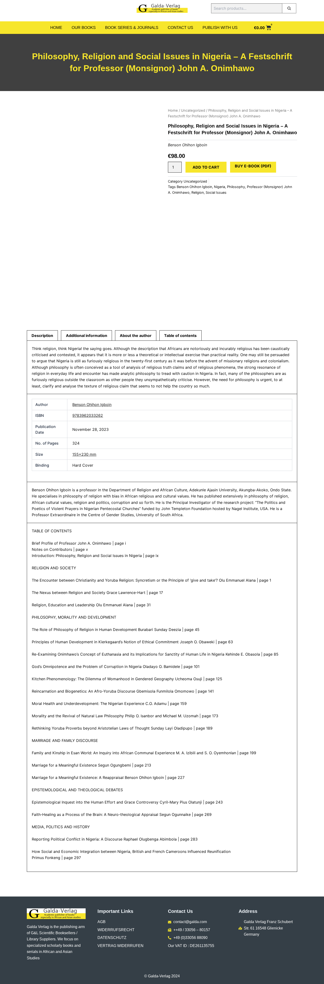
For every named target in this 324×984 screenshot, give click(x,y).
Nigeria (219, 187)
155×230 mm (84, 454)
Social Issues (216, 192)
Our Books (84, 27)
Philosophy (236, 187)
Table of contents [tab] (180, 335)
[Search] (289, 8)
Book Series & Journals (131, 27)
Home (56, 27)
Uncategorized (193, 110)
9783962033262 (87, 415)
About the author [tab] (136, 335)
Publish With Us (220, 27)
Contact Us (180, 27)
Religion (197, 192)
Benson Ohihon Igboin (187, 145)
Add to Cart (206, 167)
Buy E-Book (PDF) (253, 166)
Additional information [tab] (86, 335)
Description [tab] (42, 335)
